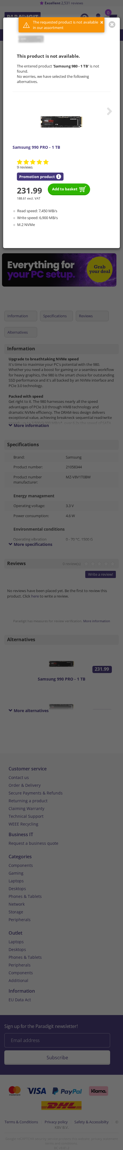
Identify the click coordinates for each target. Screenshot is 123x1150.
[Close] (112, 24)
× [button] (101, 22)
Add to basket (65, 189)
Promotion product (37, 176)
